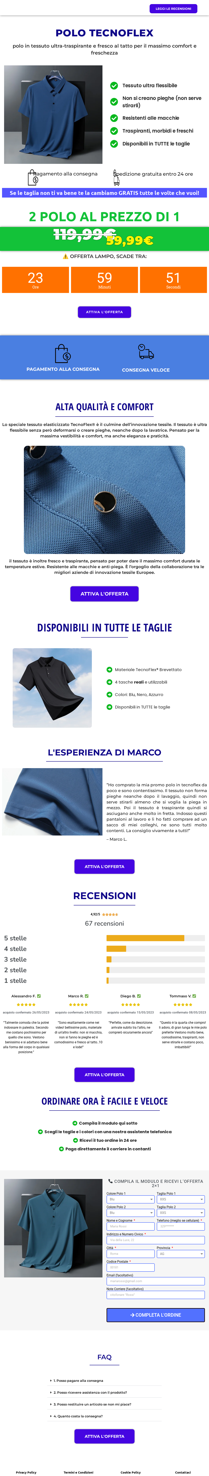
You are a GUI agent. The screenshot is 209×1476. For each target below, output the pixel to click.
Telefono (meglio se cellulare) (178, 1220)
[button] (104, 1381)
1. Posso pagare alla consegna (78, 1381)
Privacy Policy (26, 1472)
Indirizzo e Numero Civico (125, 1234)
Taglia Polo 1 (166, 1193)
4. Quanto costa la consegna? (78, 1416)
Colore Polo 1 (116, 1193)
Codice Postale (118, 1261)
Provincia (164, 1248)
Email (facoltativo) (120, 1275)
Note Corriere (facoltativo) (125, 1289)
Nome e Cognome (120, 1220)
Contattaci (183, 1472)
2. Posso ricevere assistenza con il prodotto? (90, 1392)
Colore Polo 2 (116, 1207)
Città (110, 1248)
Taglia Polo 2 (166, 1207)
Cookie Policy (131, 1472)
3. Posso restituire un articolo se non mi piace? (92, 1404)
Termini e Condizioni (78, 1472)
